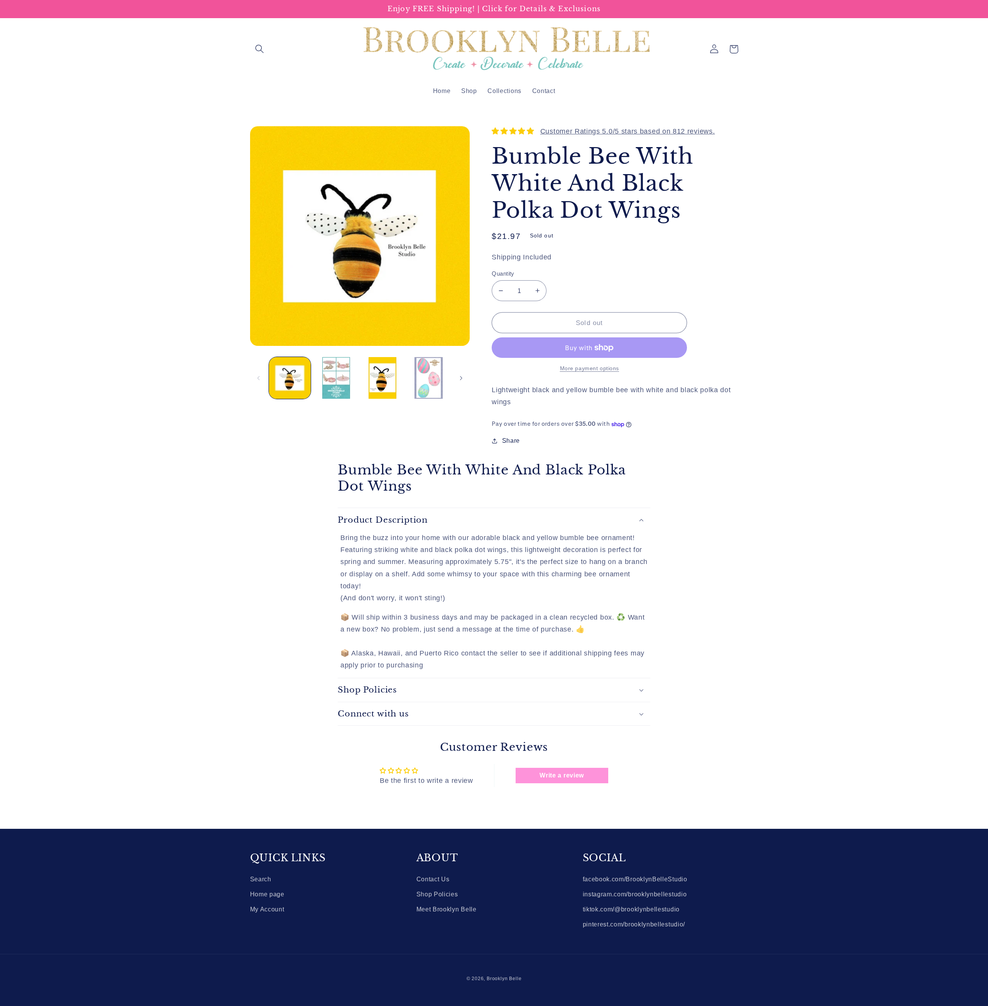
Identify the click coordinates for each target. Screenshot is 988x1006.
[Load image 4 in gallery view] (428, 378)
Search (260, 879)
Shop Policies (437, 894)
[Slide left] (258, 377)
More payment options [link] (589, 368)
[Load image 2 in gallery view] (336, 378)
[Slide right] (461, 377)
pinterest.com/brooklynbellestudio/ (634, 924)
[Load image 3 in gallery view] (382, 378)
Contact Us (433, 879)
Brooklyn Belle (504, 978)
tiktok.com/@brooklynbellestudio (631, 909)
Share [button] (511, 440)
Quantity (503, 273)
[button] (260, 49)
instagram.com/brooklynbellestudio (635, 894)
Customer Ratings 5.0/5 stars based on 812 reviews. (627, 131)
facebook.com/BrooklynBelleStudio (635, 879)
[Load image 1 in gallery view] (290, 378)
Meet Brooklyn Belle (446, 909)
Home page (267, 894)
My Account (267, 909)
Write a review (562, 775)
